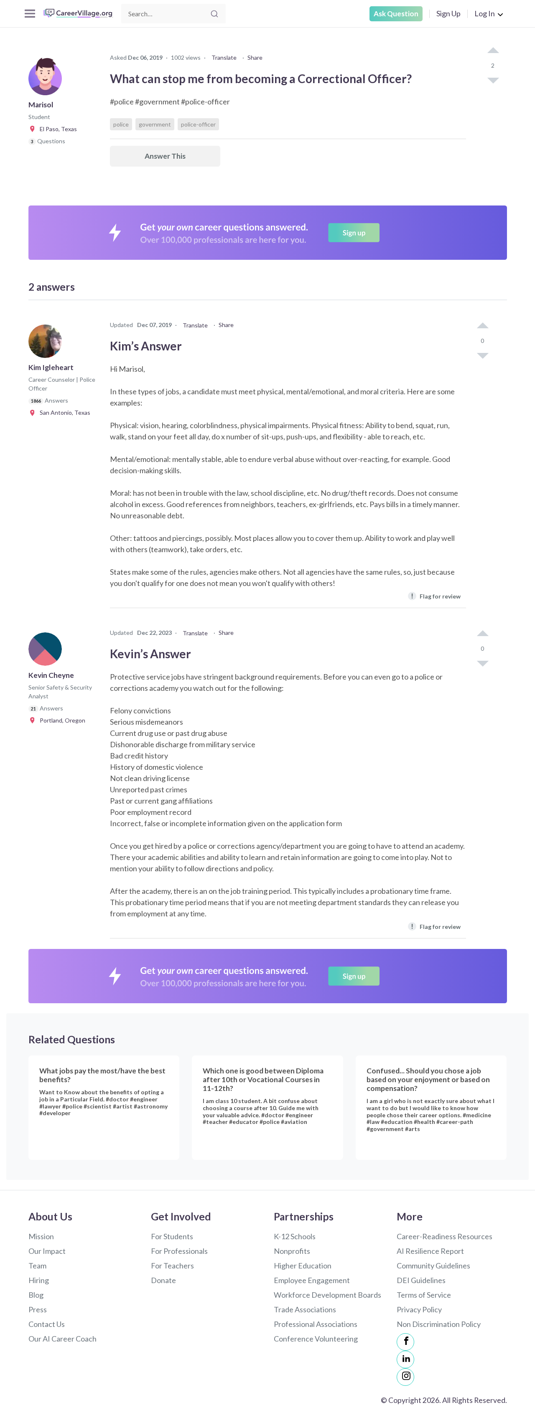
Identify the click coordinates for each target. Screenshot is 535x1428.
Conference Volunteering (316, 1338)
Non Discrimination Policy (439, 1324)
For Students (172, 1236)
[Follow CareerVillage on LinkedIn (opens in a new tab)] (405, 1359)
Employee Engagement (312, 1280)
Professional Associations (315, 1324)
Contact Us (46, 1324)
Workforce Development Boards (327, 1294)
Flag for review (436, 595)
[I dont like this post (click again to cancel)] (493, 80)
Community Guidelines (433, 1265)
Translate (224, 57)
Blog (35, 1294)
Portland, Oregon (60, 720)
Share (254, 57)
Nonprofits (292, 1251)
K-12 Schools (295, 1236)
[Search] (214, 13)
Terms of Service (424, 1294)
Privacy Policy (419, 1309)
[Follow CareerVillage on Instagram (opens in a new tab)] (405, 1377)
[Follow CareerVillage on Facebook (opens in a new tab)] (405, 1342)
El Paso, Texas (56, 128)
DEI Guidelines (421, 1280)
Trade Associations (305, 1309)
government (155, 124)
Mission (41, 1236)
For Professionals (179, 1251)
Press (37, 1309)
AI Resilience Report (430, 1251)
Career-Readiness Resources (444, 1236)
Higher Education (302, 1265)
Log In (484, 13)
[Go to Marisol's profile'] (47, 81)
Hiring (38, 1280)
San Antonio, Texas (63, 412)
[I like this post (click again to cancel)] (493, 51)
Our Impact (47, 1251)
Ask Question (396, 13)
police (121, 124)
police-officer (198, 124)
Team (37, 1265)
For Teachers (172, 1265)
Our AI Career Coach (62, 1338)
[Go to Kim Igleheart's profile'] (47, 344)
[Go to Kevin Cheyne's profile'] (47, 651)
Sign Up (448, 13)
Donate (163, 1280)
